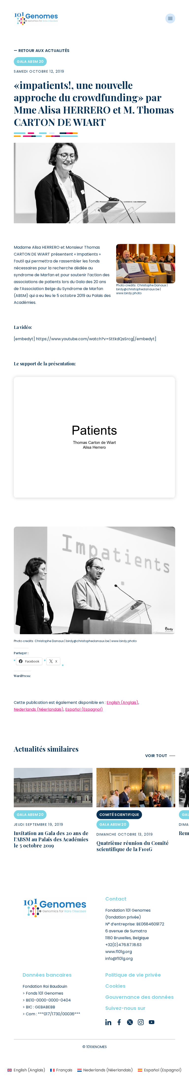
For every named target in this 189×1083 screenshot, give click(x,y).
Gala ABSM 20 (30, 61)
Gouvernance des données (139, 997)
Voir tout (156, 756)
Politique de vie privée (133, 974)
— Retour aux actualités (41, 50)
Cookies (115, 986)
